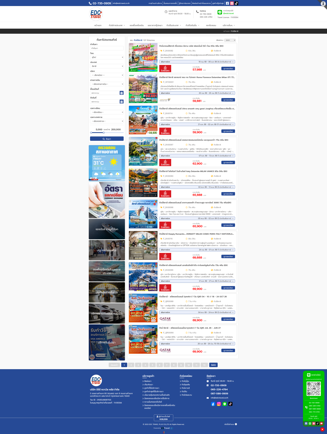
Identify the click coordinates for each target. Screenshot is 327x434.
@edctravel (228, 13)
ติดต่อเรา (147, 381)
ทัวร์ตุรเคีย (186, 384)
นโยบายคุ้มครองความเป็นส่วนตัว (157, 394)
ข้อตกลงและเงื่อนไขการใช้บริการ (156, 398)
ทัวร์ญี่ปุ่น (185, 381)
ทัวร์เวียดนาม (187, 394)
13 (204, 364)
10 (189, 364)
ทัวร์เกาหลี (186, 388)
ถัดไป (213, 364)
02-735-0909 (205, 14)
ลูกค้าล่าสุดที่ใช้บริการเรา (154, 391)
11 (196, 364)
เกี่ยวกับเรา (148, 384)
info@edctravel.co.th (219, 397)
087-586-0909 (219, 393)
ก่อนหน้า (114, 364)
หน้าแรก (226, 31)
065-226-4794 (206, 17)
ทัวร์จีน (184, 391)
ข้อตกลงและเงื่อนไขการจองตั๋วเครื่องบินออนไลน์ (159, 406)
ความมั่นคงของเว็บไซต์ (153, 401)
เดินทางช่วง (196, 61)
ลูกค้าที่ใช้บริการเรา (151, 388)
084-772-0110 (314, 412)
